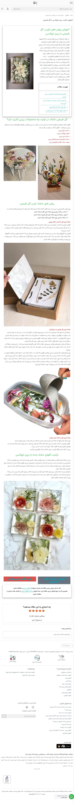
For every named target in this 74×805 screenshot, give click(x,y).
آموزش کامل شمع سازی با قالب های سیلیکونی (59, 718)
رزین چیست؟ (68, 710)
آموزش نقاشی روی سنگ (65, 687)
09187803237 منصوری (32, 652)
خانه (72, 15)
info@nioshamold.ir (14, 652)
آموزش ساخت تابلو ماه (65, 727)
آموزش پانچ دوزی (67, 733)
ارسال (4, 716)
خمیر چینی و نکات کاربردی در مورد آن (62, 721)
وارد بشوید (56, 634)
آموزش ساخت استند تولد (65, 713)
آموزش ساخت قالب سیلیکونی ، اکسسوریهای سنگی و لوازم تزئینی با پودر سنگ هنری (20, 674)
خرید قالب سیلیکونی (66, 672)
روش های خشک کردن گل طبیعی (57, 107)
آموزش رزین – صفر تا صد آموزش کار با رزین (60, 730)
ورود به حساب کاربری (8, 8)
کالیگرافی (69, 690)
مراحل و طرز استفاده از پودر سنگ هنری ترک (60, 707)
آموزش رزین (27, 588)
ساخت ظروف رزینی (27, 591)
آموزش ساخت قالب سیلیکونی (63, 675)
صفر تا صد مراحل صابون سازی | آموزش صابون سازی (58, 716)
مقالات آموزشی (67, 695)
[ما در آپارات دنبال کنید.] (27, 707)
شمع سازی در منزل (66, 684)
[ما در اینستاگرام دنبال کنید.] (33, 707)
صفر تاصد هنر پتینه (66, 724)
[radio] (43, 610)
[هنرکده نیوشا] (36, 3)
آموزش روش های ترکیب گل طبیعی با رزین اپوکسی (55, 95)
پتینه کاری (68, 681)
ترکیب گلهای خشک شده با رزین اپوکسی (56, 111)
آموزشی (67, 15)
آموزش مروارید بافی (66, 693)
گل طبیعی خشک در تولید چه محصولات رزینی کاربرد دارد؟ (54, 102)
